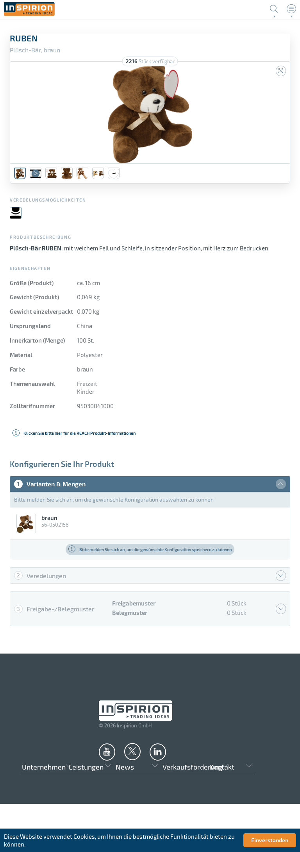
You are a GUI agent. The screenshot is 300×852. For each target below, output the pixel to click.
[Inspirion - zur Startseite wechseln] (29, 13)
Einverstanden (269, 840)
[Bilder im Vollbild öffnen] (281, 71)
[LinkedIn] (158, 751)
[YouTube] (107, 751)
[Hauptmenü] (291, 9)
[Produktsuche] (274, 9)
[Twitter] (132, 751)
